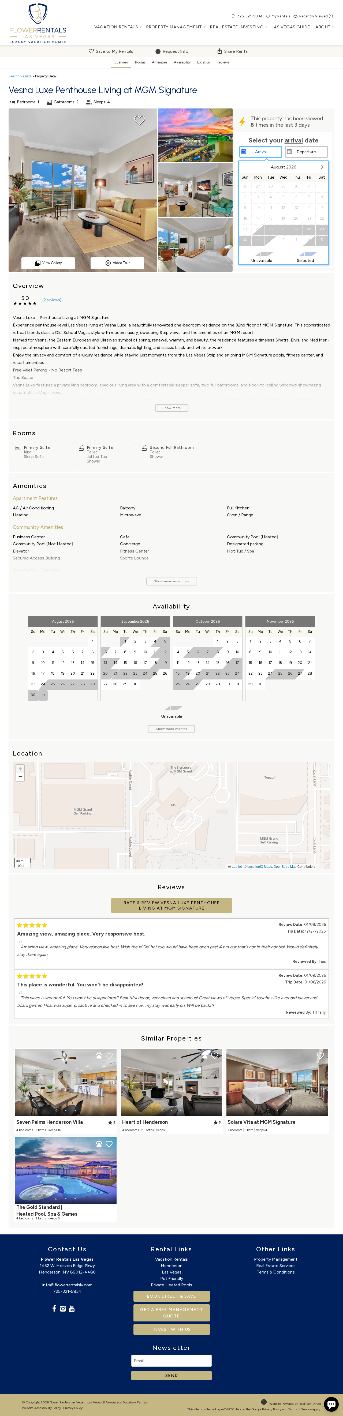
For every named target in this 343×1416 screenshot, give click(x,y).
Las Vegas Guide (290, 26)
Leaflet (236, 866)
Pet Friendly (171, 1278)
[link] (66, 1091)
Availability (182, 62)
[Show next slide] (114, 1082)
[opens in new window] (54, 1309)
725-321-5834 (67, 1291)
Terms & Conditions (276, 1272)
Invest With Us (171, 1329)
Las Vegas (171, 1272)
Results (20, 76)
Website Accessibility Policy (41, 1408)
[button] (20, 769)
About (322, 26)
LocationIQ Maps (259, 866)
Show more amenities (171, 581)
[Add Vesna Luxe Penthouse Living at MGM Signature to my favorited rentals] (139, 120)
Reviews (223, 62)
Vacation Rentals (116, 26)
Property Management (174, 26)
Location (203, 62)
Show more (171, 408)
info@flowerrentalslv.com (67, 1284)
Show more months (172, 729)
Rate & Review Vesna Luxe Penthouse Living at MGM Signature (172, 905)
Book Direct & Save (171, 1296)
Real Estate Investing (236, 26)
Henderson (171, 1265)
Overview (121, 62)
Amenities (159, 62)
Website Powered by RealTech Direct (295, 1404)
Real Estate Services (276, 1265)
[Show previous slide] (17, 1082)
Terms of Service (300, 1409)
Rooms (140, 62)
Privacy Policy (73, 1408)
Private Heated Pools (171, 1284)
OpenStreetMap (285, 866)
